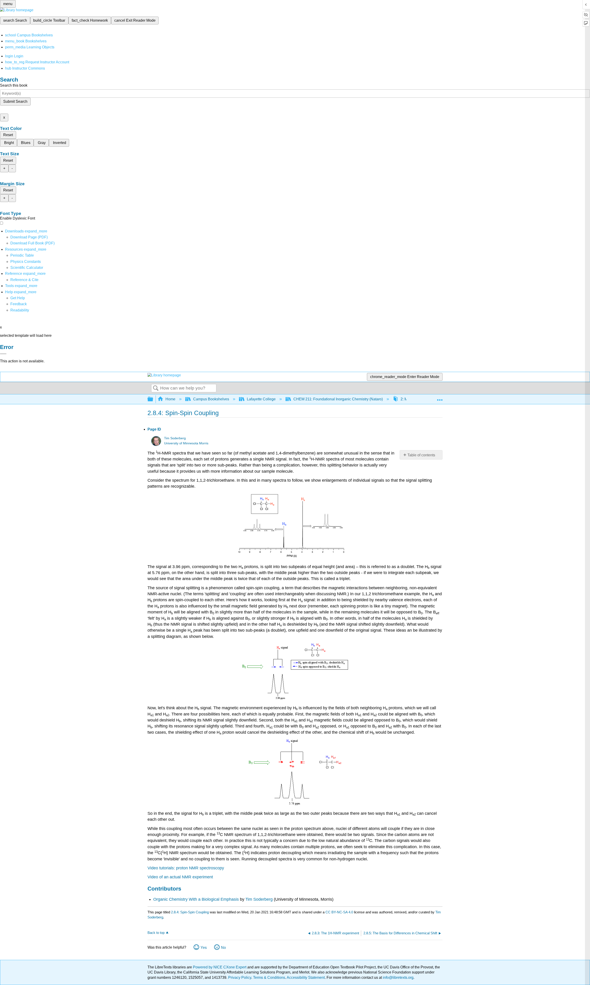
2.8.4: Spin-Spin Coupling (190, 912)
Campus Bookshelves (211, 399)
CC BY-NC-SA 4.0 (339, 912)
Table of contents (421, 455)
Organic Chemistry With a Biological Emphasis (196, 899)
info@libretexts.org (397, 977)
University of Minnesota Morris (186, 443)
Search (155, 388)
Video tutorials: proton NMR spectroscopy (186, 868)
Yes (204, 948)
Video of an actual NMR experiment (180, 877)
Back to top (156, 933)
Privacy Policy (239, 977)
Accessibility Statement (306, 977)
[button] (18, 304)
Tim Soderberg (175, 438)
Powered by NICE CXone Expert (220, 967)
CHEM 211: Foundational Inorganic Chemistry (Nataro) (338, 399)
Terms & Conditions (269, 977)
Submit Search (15, 101)
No (223, 948)
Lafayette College (261, 399)
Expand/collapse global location (439, 397)
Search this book (13, 85)
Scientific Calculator (26, 268)
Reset (8, 135)
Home (170, 399)
